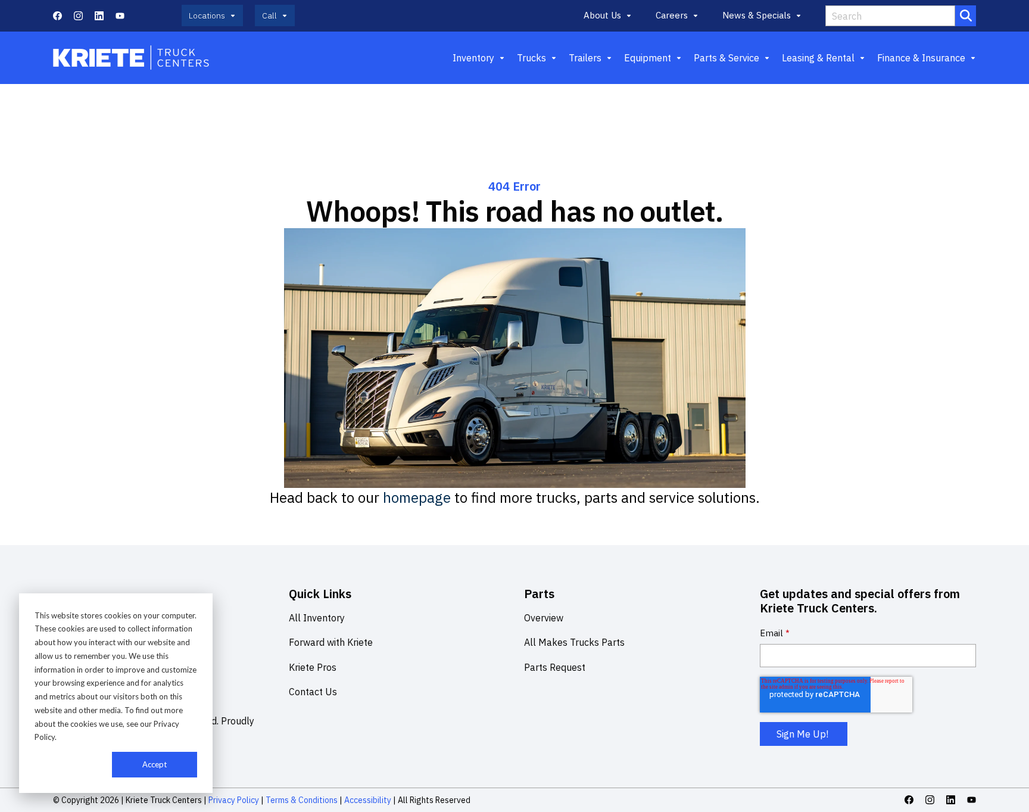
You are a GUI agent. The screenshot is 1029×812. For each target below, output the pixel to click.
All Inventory (317, 618)
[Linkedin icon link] (99, 15)
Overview (543, 618)
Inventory (473, 58)
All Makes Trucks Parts (574, 642)
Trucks (531, 58)
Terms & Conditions (302, 800)
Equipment (647, 58)
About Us (602, 15)
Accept (154, 764)
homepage (417, 497)
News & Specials (756, 15)
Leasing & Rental (818, 58)
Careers (672, 15)
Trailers (585, 58)
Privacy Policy (233, 800)
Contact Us (313, 692)
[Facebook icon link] (57, 15)
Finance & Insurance (921, 58)
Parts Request (554, 667)
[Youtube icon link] (120, 15)
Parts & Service (726, 58)
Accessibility (367, 800)
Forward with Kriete (331, 642)
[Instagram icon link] (78, 15)
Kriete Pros (312, 667)
